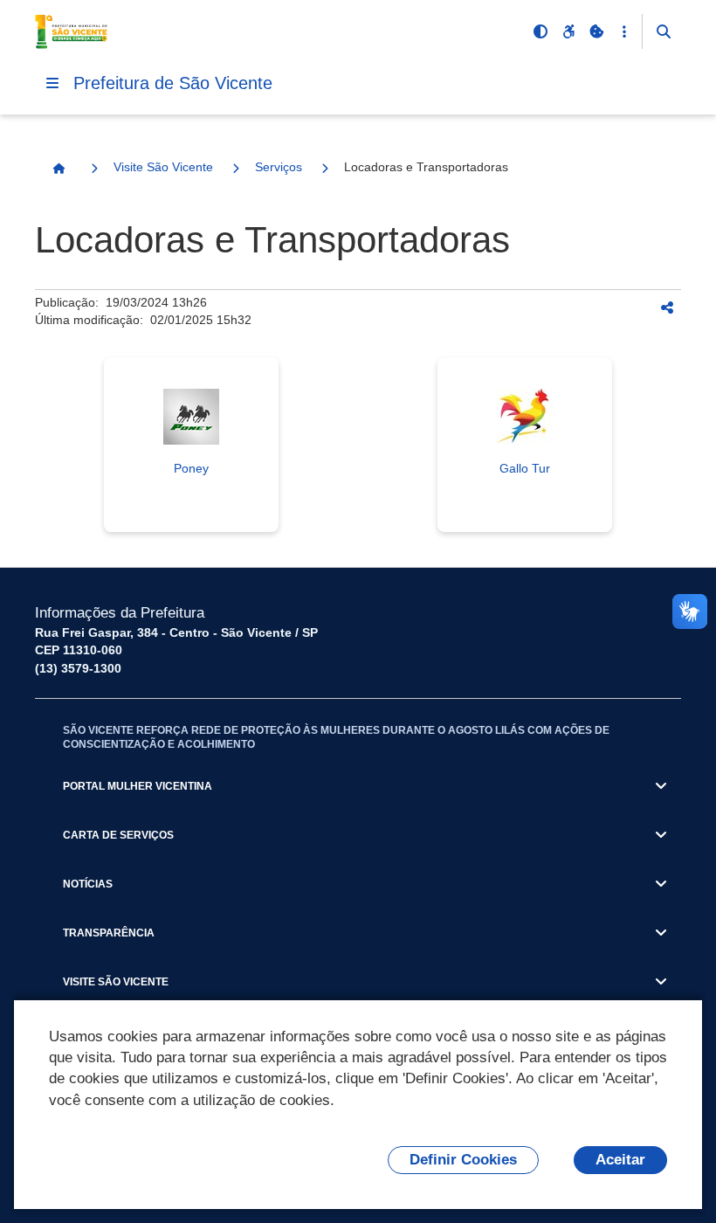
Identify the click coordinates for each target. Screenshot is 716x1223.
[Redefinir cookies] (596, 31)
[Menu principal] (52, 83)
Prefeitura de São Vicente (172, 83)
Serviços (278, 167)
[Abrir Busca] (663, 31)
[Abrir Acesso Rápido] (624, 31)
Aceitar (620, 1159)
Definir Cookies (463, 1159)
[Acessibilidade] (568, 31)
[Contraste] (540, 31)
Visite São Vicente (163, 167)
